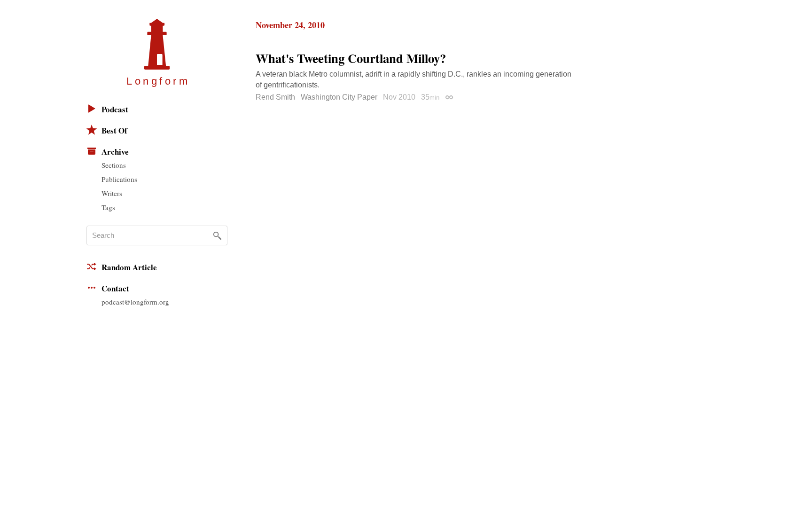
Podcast (115, 109)
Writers (112, 193)
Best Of (114, 130)
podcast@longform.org (135, 301)
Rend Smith (275, 97)
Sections (114, 165)
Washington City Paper (339, 97)
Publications (119, 179)
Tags (108, 207)
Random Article (129, 267)
